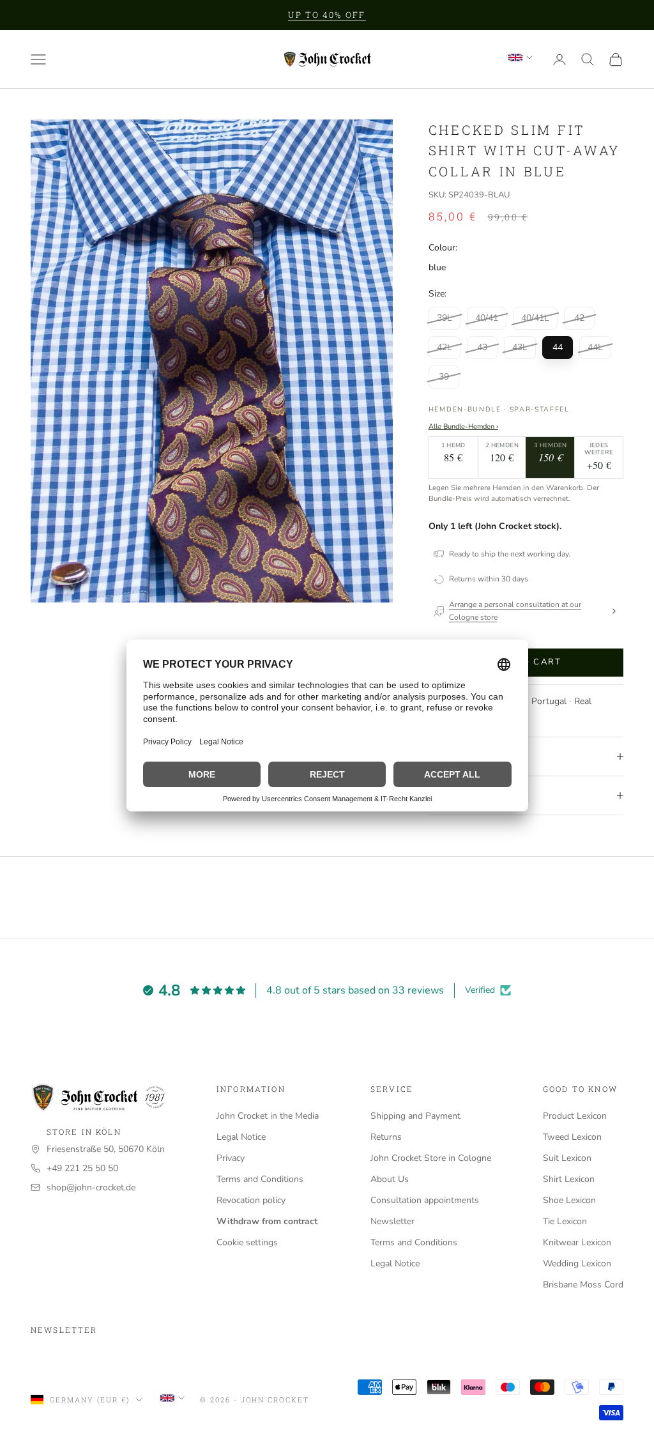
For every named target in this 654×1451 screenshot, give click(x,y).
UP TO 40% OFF (326, 14)
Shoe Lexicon (569, 1200)
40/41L (535, 318)
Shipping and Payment (415, 1116)
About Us (389, 1179)
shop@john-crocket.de (91, 1187)
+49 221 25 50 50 (82, 1168)
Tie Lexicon (565, 1221)
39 (444, 377)
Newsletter (392, 1221)
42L (444, 347)
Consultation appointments (424, 1200)
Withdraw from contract (267, 1221)
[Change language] (520, 57)
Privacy (231, 1158)
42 (579, 318)
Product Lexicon (575, 1116)
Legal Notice (241, 1137)
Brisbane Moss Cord (583, 1284)
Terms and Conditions (260, 1179)
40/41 (486, 318)
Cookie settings (247, 1242)
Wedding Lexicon (577, 1263)
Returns (386, 1137)
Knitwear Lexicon (577, 1242)
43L (520, 347)
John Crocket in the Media (268, 1116)
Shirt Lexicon (569, 1179)
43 (482, 347)
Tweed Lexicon (572, 1137)
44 (557, 347)
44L (595, 347)
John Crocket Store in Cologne (430, 1158)
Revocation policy (251, 1200)
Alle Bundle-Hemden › (463, 426)
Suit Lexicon (567, 1158)
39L (444, 318)
